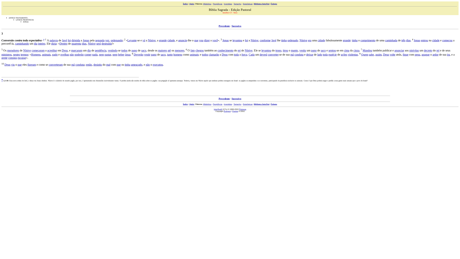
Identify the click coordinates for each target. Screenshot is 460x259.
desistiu (97, 64)
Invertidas (228, 4)
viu (13, 64)
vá (143, 40)
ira (448, 54)
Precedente (224, 26)
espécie (332, 54)
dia (35, 43)
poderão (79, 54)
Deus (65, 50)
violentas (353, 54)
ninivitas (414, 50)
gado (55, 54)
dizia (54, 43)
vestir (147, 54)
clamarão (214, 54)
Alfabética (207, 4)
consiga (12, 57)
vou (201, 40)
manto (294, 50)
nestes (16, 54)
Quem (364, 54)
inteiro (41, 43)
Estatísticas (247, 4)
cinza (356, 50)
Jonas (86, 40)
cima (346, 50)
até (169, 50)
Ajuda (191, 4)
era (309, 40)
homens (177, 54)
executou (158, 64)
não (72, 54)
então (89, 64)
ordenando (117, 40)
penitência (100, 50)
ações (344, 54)
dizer (207, 40)
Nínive (152, 40)
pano (134, 50)
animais (46, 54)
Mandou (367, 50)
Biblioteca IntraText (261, 4)
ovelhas (64, 54)
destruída (107, 43)
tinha (284, 40)
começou (447, 40)
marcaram (76, 50)
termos (24, 54)
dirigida (76, 40)
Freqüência (217, 4)
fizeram (31, 64)
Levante (132, 40)
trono (278, 50)
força (244, 54)
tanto (170, 54)
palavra (54, 40)
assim (378, 54)
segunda (100, 40)
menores (179, 50)
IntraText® (218, 109)
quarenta (76, 43)
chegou (200, 50)
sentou (332, 50)
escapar (22, 57)
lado (319, 54)
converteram (56, 64)
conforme (265, 40)
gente (4, 57)
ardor (435, 54)
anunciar (399, 50)
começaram (38, 50)
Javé (64, 40)
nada (95, 54)
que (196, 40)
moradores (13, 50)
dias (408, 40)
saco (143, 50)
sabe (371, 54)
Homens (36, 54)
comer (87, 54)
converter (273, 54)
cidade (171, 40)
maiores (162, 50)
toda (236, 54)
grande (163, 40)
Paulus (235, 111)
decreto (428, 50)
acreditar (52, 50)
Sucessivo (236, 26)
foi (69, 40)
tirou (285, 50)
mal (108, 64)
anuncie (182, 40)
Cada (252, 54)
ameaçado (136, 64)
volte (392, 54)
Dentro (63, 43)
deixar (309, 54)
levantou (237, 40)
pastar (108, 54)
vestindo (112, 50)
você (215, 40)
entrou (424, 40)
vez (107, 40)
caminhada (391, 40)
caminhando (22, 43)
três (403, 40)
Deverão (138, 54)
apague (426, 54)
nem (101, 54)
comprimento (367, 40)
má (292, 54)
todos (124, 50)
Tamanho (237, 4)
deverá (263, 54)
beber (121, 54)
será (98, 43)
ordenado (293, 40)
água (127, 54)
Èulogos (274, 4)
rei (239, 50)
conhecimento (225, 50)
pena (417, 54)
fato (192, 50)
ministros (6, 54)
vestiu (302, 50)
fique (405, 54)
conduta (299, 54)
